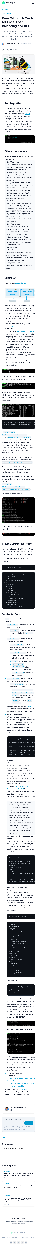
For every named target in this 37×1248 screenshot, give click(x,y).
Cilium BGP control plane (25, 331)
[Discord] (14, 1242)
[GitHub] (26, 1242)
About (3, 1237)
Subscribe (29, 1123)
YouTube (24, 1089)
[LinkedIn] (22, 1242)
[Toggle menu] (33, 3)
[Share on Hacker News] (11, 49)
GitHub (27, 114)
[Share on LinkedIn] (7, 49)
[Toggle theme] (29, 2)
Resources (25, 1237)
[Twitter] (18, 1242)
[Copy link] (15, 49)
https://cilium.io (20, 283)
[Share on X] (3, 49)
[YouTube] (11, 1242)
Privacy (23, 1129)
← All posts (5, 9)
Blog (8, 1237)
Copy (32, 421)
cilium (9, 13)
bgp (4, 13)
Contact (33, 1237)
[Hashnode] (11, 1110)
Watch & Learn (16, 1237)
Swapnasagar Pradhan (13, 43)
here (29, 706)
